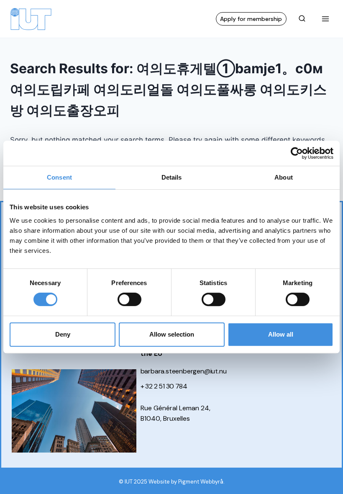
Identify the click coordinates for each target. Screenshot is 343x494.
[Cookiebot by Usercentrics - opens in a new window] (296, 153)
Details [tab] (171, 177)
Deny (62, 334)
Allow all (280, 334)
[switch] (129, 299)
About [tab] (283, 177)
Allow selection (171, 334)
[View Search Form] (302, 19)
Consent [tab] (59, 177)
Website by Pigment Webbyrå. (186, 481)
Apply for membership (251, 19)
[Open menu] (325, 18)
